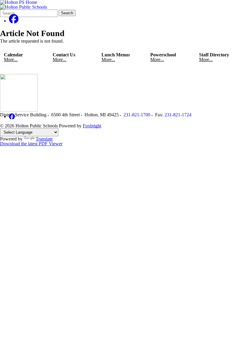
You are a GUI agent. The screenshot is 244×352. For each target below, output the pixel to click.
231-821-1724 (178, 114)
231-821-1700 (136, 114)
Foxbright (92, 125)
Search (67, 13)
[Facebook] (13, 20)
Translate (44, 138)
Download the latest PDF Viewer (31, 143)
